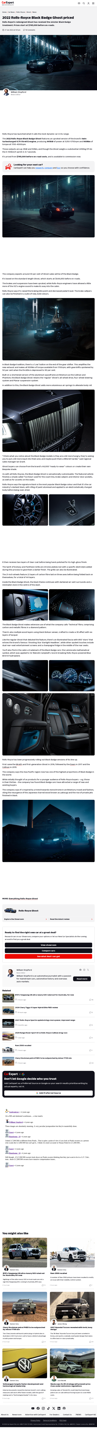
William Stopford (18, 92)
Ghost (29, 12)
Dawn (72, 764)
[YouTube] (32, 1408)
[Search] (83, 3)
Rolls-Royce (20, 12)
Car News (11, 12)
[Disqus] (48, 1137)
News (35, 12)
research (39, 168)
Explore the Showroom (14, 919)
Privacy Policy (35, 1420)
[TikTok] (48, 1408)
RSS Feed (63, 1420)
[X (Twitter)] (53, 1408)
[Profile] (88, 3)
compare (48, 168)
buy (58, 168)
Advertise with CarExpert (35, 1415)
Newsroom (16, 1415)
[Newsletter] (79, 3)
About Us (5, 1415)
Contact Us (67, 1415)
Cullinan (6, 767)
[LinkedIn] (58, 1408)
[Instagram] (43, 1408)
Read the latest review (60, 919)
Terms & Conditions (50, 1420)
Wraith (19, 764)
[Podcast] (64, 1408)
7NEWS (78, 1415)
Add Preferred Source (50, 1093)
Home (4, 12)
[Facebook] (38, 1408)
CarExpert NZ (90, 1415)
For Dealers (54, 1415)
